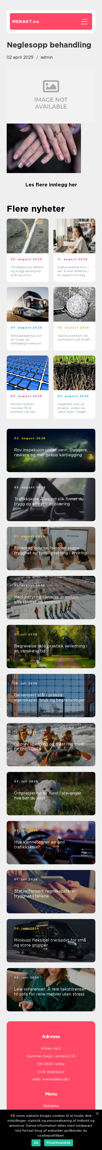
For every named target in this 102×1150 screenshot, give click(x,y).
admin (47, 57)
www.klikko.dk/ (56, 1079)
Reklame (51, 1106)
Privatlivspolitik (59, 1143)
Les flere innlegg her (51, 185)
